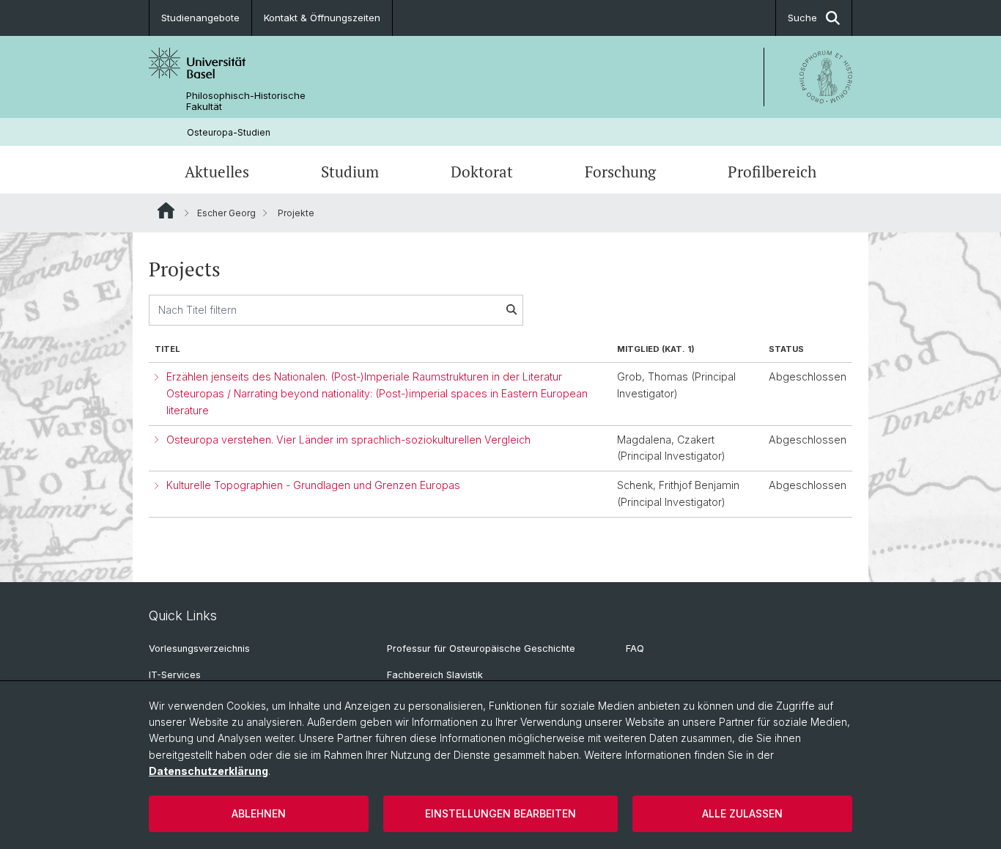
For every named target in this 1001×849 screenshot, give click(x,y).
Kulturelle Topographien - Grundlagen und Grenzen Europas (313, 485)
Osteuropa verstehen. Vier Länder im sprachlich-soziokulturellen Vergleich (348, 439)
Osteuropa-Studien (228, 132)
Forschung (620, 171)
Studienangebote (200, 17)
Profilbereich (772, 171)
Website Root (166, 210)
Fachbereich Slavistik (435, 674)
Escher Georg (226, 212)
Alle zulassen (742, 813)
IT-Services (175, 674)
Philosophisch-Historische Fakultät (246, 101)
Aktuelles (217, 171)
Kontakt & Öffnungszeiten (322, 17)
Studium (350, 171)
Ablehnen (259, 813)
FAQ (635, 648)
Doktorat (482, 171)
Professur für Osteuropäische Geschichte (481, 648)
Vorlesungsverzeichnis (199, 648)
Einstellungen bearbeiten (500, 813)
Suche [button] (802, 17)
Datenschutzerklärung (208, 771)
